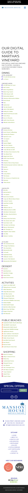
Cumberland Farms (8, 361)
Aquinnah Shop (7, 255)
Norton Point (7, 345)
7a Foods (5, 252)
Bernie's (5, 269)
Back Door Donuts (8, 197)
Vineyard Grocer (7, 363)
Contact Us (14, 453)
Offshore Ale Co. (7, 208)
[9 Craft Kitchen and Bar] (19, 467)
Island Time (6, 374)
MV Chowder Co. (8, 230)
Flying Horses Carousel (9, 287)
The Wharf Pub (7, 154)
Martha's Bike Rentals (9, 307)
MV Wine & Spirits (8, 370)
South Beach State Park (10, 347)
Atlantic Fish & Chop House (11, 163)
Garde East (6, 105)
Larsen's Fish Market (9, 259)
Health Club (14, 439)
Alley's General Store (9, 357)
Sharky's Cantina (8, 236)
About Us (14, 437)
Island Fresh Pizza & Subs (10, 114)
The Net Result (7, 107)
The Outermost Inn (8, 244)
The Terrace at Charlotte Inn (11, 178)
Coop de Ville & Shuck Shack (11, 199)
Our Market (6, 365)
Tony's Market (7, 372)
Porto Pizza (6, 116)
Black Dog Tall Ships (9, 309)
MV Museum (6, 314)
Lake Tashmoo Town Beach (10, 334)
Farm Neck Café (7, 223)
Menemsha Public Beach (10, 327)
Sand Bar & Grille (8, 203)
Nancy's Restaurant (8, 227)
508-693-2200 (18, 2)
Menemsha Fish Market (9, 261)
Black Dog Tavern (8, 92)
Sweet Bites (6, 275)
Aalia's (5, 216)
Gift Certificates (14, 449)
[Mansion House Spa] (8, 467)
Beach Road (6, 101)
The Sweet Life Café (9, 221)
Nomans (5, 205)
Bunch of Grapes (8, 354)
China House (6, 182)
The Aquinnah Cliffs (8, 296)
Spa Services (14, 441)
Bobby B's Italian (8, 111)
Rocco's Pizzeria (7, 118)
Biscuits (5, 190)
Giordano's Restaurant (9, 212)
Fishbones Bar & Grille (9, 210)
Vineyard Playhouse (8, 298)
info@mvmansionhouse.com (15, 425)
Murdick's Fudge (8, 273)
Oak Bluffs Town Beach (9, 325)
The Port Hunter (7, 145)
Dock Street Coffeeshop (10, 132)
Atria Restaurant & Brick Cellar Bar (13, 165)
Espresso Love (7, 137)
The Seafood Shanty (9, 148)
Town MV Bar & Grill (9, 150)
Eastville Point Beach (9, 340)
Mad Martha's (7, 271)
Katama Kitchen (7, 130)
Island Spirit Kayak (8, 305)
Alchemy (5, 161)
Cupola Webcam (14, 447)
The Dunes (6, 176)
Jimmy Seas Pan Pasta (9, 219)
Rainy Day (6, 359)
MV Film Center (7, 294)
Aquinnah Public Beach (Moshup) (12, 323)
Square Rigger (7, 143)
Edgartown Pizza (8, 156)
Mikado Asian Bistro (9, 122)
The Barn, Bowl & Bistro (10, 214)
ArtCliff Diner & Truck (9, 85)
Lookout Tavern (7, 201)
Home (14, 435)
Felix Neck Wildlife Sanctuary (11, 300)
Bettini (5, 167)
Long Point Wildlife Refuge (10, 329)
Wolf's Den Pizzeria (8, 120)
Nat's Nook (6, 87)
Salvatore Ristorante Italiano (11, 98)
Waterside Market (8, 96)
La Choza (5, 79)
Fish (4, 103)
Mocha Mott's (7, 192)
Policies (14, 451)
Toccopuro (6, 139)
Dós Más (5, 234)
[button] (25, 8)
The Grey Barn (7, 248)
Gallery (14, 445)
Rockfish (5, 141)
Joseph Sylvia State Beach (10, 336)
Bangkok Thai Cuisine (9, 232)
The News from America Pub (11, 152)
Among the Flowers (8, 134)
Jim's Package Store (8, 368)
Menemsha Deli (7, 250)
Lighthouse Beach (8, 332)
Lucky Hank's (7, 174)
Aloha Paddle (7, 303)
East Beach (6, 342)
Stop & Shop (6, 376)
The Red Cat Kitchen (9, 225)
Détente (5, 180)
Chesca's (5, 169)
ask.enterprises (19, 490)
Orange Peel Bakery (8, 246)
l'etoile (5, 172)
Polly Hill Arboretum (9, 292)
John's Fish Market (8, 109)
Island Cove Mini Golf (9, 285)
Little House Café (8, 94)
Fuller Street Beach (8, 338)
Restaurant (14, 443)
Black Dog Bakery (8, 90)
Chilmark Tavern (7, 257)
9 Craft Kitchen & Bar (9, 77)
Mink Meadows (7, 290)
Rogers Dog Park (8, 311)
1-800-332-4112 (10, 2)
